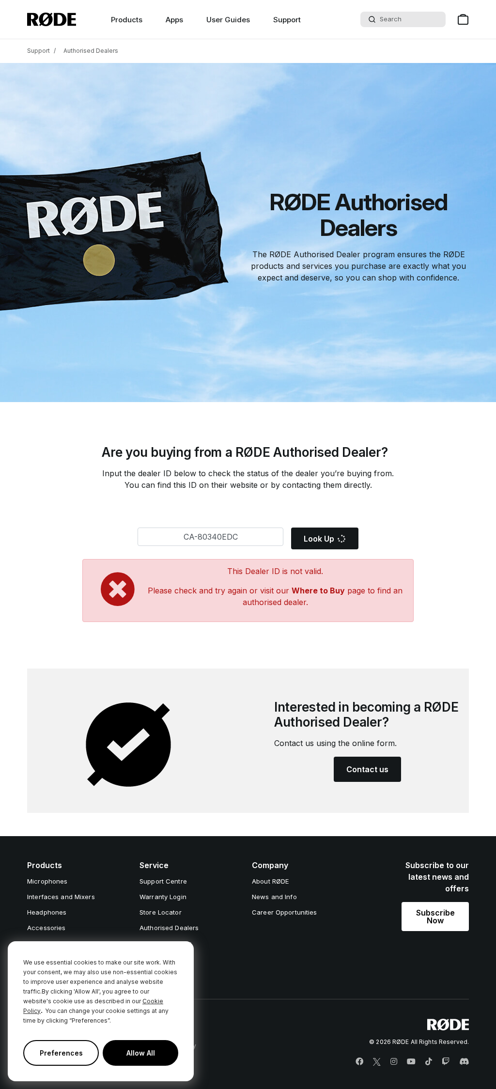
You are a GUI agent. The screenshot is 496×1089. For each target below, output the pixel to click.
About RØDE (270, 881)
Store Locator (161, 912)
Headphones (46, 912)
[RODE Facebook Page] (359, 1062)
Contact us (367, 769)
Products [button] (126, 19)
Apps (174, 19)
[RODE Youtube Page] (411, 1062)
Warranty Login (163, 897)
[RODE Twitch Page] (446, 1062)
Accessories (46, 928)
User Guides (228, 19)
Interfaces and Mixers (61, 897)
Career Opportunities (284, 912)
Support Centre (163, 881)
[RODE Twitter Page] (377, 1062)
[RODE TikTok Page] (428, 1062)
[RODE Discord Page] (464, 1062)
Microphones (47, 881)
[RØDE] (51, 19)
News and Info (274, 897)
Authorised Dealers (90, 50)
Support (287, 19)
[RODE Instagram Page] (393, 1062)
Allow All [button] (140, 1053)
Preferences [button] (61, 1053)
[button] (435, 916)
